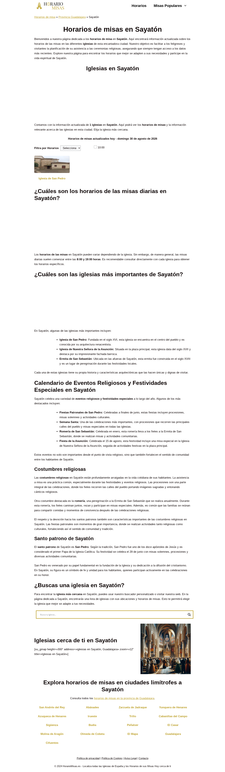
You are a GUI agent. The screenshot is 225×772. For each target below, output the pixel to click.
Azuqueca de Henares (52, 716)
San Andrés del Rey (52, 707)
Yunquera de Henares (173, 707)
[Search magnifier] (189, 614)
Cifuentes (52, 742)
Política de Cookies (112, 758)
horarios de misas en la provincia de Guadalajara (124, 698)
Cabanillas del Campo (173, 716)
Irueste (92, 716)
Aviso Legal (130, 758)
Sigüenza (52, 725)
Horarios (139, 6)
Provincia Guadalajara (72, 17)
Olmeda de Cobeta (92, 734)
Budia (92, 725)
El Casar (173, 725)
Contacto (143, 758)
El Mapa (132, 734)
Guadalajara (173, 734)
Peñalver (132, 725)
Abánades (92, 707)
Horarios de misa (44, 17)
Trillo (132, 716)
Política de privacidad (88, 758)
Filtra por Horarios (46, 148)
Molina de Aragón (52, 734)
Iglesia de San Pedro (52, 178)
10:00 (101, 147)
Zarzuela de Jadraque (133, 707)
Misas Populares (168, 6)
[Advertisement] (112, 98)
